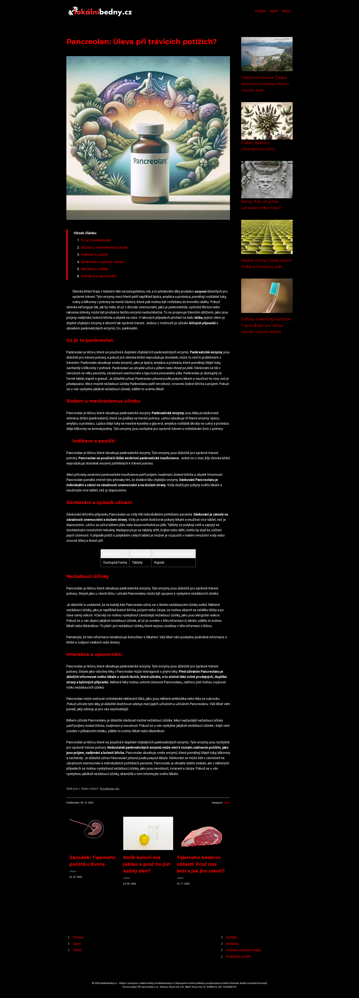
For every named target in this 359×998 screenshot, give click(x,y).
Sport (274, 11)
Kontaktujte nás (109, 788)
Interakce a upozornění (98, 276)
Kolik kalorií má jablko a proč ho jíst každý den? (146, 864)
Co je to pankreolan (96, 240)
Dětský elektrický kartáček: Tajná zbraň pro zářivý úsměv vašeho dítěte (266, 325)
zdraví (226, 802)
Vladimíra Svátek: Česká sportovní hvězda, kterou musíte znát (265, 83)
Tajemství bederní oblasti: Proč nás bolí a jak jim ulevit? (201, 864)
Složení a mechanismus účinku (104, 247)
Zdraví (286, 11)
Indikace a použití (94, 254)
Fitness (260, 11)
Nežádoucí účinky (94, 269)
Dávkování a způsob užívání (102, 262)
